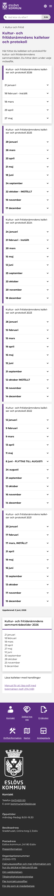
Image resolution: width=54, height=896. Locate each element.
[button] (5, 890)
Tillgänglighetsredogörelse (17, 876)
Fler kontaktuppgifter (14, 881)
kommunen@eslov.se (23, 803)
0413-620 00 (18, 800)
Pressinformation (12, 849)
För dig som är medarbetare (18, 886)
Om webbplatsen (12, 872)
